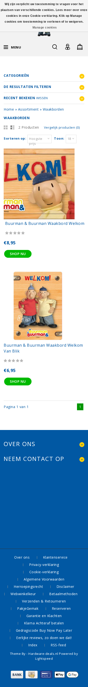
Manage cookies (45, 27)
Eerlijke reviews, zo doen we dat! (44, 637)
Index (32, 645)
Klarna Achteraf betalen (44, 623)
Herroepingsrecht (28, 586)
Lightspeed (44, 658)
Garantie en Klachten (44, 615)
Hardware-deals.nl (43, 653)
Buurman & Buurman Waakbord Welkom (45, 223)
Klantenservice (55, 557)
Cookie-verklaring (44, 572)
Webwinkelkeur (23, 594)
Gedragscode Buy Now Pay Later (44, 630)
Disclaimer (65, 586)
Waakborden (53, 109)
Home (9, 109)
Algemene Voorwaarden (44, 579)
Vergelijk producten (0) (62, 127)
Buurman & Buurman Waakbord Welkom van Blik (43, 348)
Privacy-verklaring (44, 564)
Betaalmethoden (63, 594)
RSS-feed (58, 645)
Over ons (22, 557)
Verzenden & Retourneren (44, 601)
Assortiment (28, 109)
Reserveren (61, 608)
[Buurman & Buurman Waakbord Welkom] (39, 218)
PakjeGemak (27, 608)
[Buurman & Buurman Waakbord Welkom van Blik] (39, 339)
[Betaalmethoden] (44, 677)
